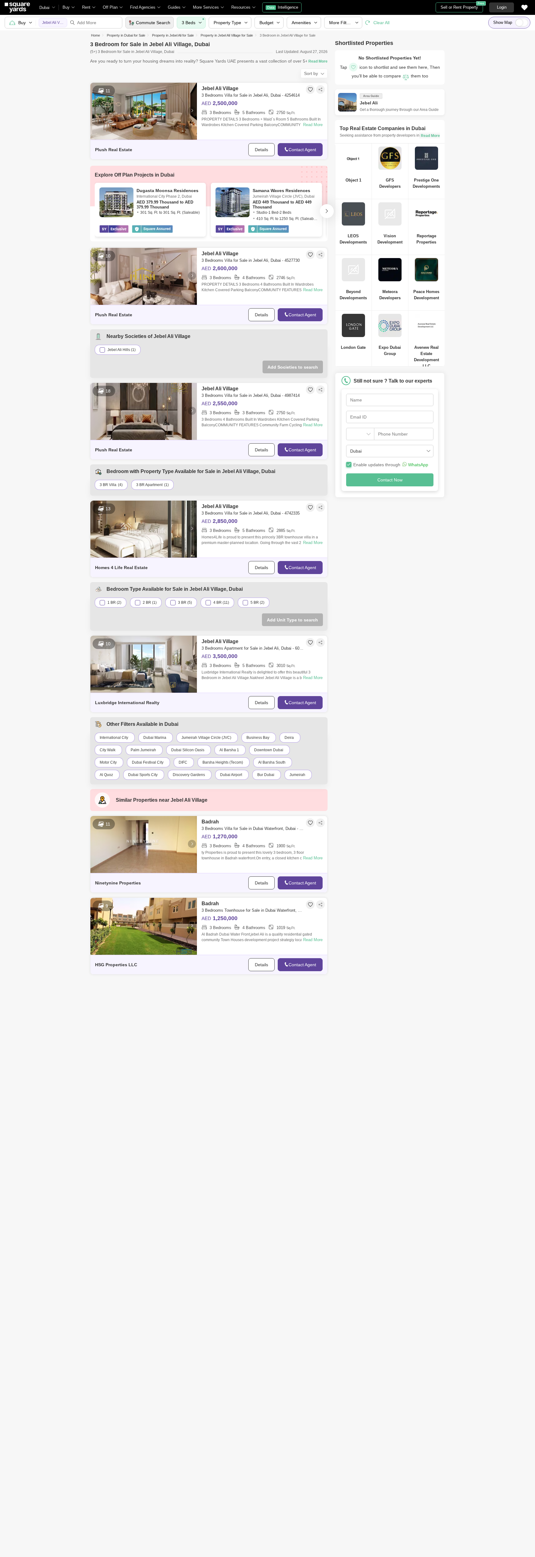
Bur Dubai (265, 775)
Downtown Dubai (268, 750)
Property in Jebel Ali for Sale (173, 35)
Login (502, 7)
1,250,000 (219, 918)
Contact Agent (302, 149)
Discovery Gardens (189, 775)
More (341, 22)
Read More (313, 124)
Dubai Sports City (143, 775)
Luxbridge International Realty (127, 702)
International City (114, 737)
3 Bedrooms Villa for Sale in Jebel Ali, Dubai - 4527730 (251, 260)
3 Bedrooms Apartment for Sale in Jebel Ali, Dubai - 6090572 (253, 648)
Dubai (44, 7)
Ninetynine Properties (118, 882)
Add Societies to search (293, 367)
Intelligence (282, 7)
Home (95, 35)
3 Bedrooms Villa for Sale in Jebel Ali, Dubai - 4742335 (251, 513)
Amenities (301, 22)
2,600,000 (219, 268)
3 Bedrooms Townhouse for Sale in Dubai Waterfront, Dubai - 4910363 (253, 910)
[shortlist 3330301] (310, 822)
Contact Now (389, 479)
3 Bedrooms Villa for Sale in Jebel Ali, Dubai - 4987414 (251, 395)
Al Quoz (106, 775)
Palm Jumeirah (143, 750)
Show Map (502, 22)
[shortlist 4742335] (310, 507)
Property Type (227, 22)
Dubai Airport (231, 775)
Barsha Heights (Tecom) (222, 762)
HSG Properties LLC (116, 964)
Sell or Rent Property (462, 6)
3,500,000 (219, 656)
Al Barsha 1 (229, 750)
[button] (389, 451)
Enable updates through (390, 464)
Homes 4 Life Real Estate (121, 567)
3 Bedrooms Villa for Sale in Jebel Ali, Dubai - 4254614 (251, 95)
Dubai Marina (154, 737)
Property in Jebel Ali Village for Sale (227, 35)
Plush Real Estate (113, 149)
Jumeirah (297, 775)
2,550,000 (219, 403)
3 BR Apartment (149, 485)
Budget (266, 22)
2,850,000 (219, 521)
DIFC (183, 762)
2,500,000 (219, 103)
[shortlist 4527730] (310, 254)
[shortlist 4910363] (310, 904)
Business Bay (257, 737)
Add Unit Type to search (292, 619)
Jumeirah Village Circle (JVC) (206, 737)
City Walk (107, 750)
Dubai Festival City (147, 762)
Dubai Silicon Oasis (187, 750)
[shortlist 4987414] (310, 389)
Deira (289, 737)
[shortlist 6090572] (310, 642)
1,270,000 (219, 836)
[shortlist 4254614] (310, 89)
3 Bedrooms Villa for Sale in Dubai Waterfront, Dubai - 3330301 (253, 828)
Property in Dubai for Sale (126, 35)
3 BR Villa (108, 485)
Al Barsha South (271, 762)
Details (261, 149)
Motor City (108, 762)
